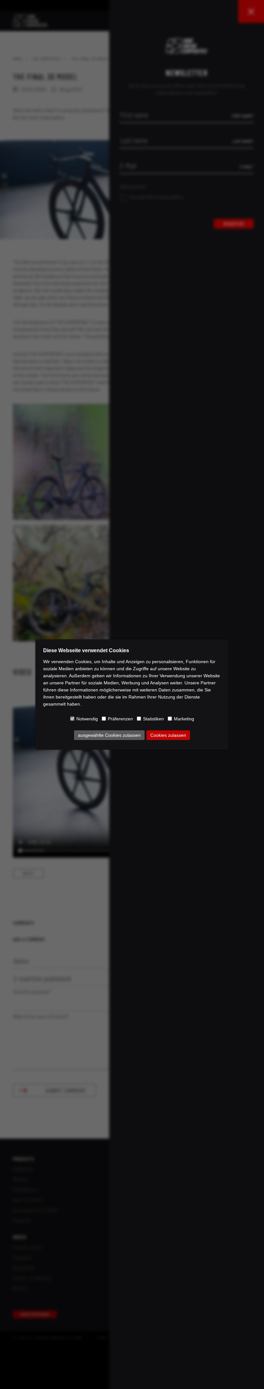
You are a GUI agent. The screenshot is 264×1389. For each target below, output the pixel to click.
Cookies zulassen (168, 735)
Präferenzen (120, 718)
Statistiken (153, 718)
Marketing (184, 718)
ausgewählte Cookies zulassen (109, 735)
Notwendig (87, 718)
